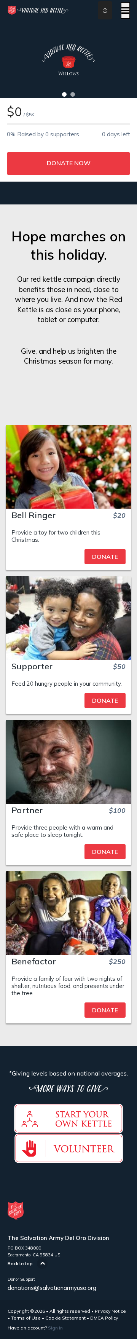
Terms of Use (26, 1318)
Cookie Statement (65, 1318)
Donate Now (69, 163)
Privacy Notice (110, 1311)
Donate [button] (105, 556)
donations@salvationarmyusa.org (52, 1287)
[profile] (99, 10)
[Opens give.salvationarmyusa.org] (68, 1129)
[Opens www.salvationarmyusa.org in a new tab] (69, 1159)
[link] (68, 556)
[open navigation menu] (125, 10)
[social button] (105, 10)
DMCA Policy (104, 1318)
